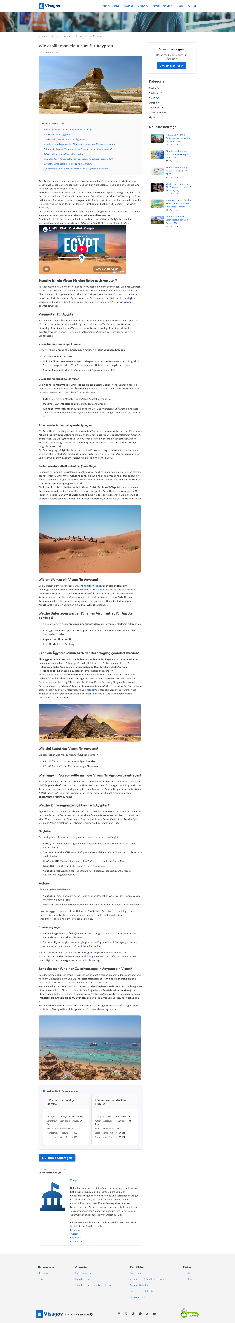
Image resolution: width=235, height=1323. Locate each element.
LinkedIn (75, 1229)
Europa (153, 102)
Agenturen (188, 1273)
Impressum (135, 1273)
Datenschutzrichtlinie (143, 1291)
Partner (188, 1267)
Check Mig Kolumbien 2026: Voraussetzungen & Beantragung (179, 187)
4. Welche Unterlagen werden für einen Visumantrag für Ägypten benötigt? (80, 144)
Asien (152, 97)
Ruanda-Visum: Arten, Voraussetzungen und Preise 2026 (177, 219)
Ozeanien (154, 107)
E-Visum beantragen (57, 1158)
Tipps (152, 117)
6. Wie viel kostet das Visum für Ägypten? (64, 154)
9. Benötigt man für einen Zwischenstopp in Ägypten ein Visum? (76, 168)
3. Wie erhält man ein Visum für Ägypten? (64, 139)
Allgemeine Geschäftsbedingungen (149, 1279)
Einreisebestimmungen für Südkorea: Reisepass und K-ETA (178, 154)
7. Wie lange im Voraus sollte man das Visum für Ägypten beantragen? (78, 159)
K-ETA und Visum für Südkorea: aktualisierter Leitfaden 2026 (178, 138)
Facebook (75, 1237)
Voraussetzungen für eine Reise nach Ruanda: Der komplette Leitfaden (178, 203)
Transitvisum (82, 1279)
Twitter (74, 1233)
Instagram (76, 1241)
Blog (181, 6)
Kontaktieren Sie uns (164, 6)
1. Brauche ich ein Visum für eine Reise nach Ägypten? (70, 129)
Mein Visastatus (111, 6)
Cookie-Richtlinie (140, 1285)
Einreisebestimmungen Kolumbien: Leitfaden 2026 (177, 170)
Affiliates (189, 1279)
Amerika (154, 92)
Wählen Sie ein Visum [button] (134, 6)
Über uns (43, 1273)
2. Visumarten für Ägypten (57, 134)
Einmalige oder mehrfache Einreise (95, 1285)
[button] (192, 5)
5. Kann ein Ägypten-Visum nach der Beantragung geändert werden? (78, 149)
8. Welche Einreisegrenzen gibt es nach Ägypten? (68, 163)
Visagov (45, 52)
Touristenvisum (83, 1273)
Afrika (152, 87)
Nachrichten (156, 112)
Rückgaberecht (138, 1297)
